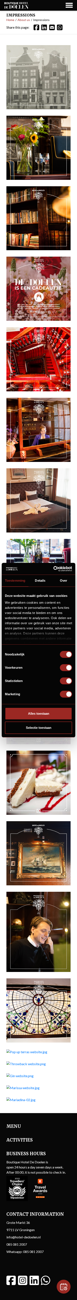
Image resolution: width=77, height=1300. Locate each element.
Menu (13, 1126)
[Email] (52, 27)
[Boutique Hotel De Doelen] (16, 5)
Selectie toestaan (38, 727)
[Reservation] (64, 1287)
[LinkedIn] (44, 27)
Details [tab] (40, 580)
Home (10, 20)
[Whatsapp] (45, 1280)
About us (24, 20)
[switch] (66, 667)
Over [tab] (63, 580)
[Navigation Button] (69, 5)
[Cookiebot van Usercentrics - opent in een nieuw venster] (54, 569)
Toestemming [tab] (15, 580)
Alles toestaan (38, 713)
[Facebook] (36, 27)
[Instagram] (22, 1280)
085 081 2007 (16, 1244)
